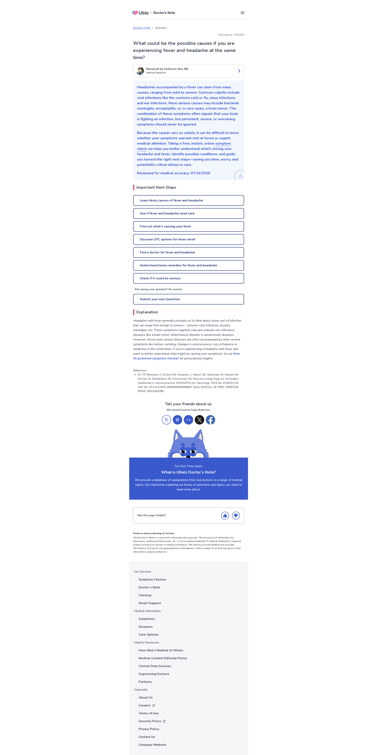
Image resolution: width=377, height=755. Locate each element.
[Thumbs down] (236, 516)
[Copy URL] (166, 420)
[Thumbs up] (225, 516)
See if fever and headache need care (167, 213)
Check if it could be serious (160, 278)
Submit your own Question (160, 299)
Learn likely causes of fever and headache (171, 200)
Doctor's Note (141, 28)
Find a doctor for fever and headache (167, 252)
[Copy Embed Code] (188, 420)
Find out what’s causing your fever (165, 226)
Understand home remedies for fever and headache (178, 265)
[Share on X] (199, 420)
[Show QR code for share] (177, 420)
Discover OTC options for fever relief (167, 239)
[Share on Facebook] (210, 420)
